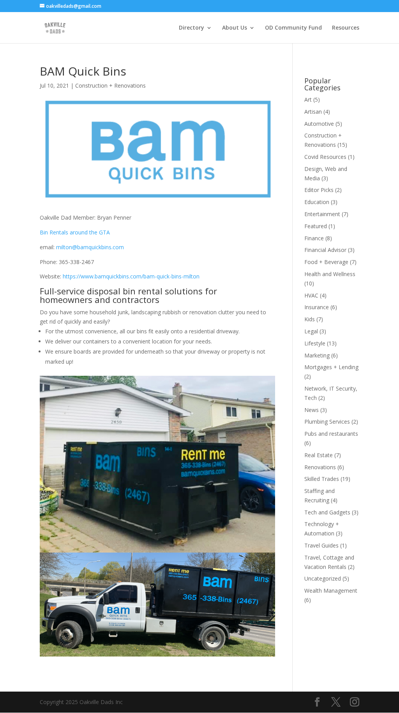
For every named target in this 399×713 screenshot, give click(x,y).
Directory (191, 28)
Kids (309, 319)
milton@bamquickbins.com (90, 247)
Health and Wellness (329, 274)
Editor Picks (319, 190)
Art (308, 99)
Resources (345, 28)
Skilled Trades (321, 478)
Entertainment (322, 214)
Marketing (317, 355)
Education (316, 202)
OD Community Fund (293, 28)
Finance (314, 238)
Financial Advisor (325, 250)
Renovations (320, 467)
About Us (234, 28)
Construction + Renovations (110, 85)
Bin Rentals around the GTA (75, 232)
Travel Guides (321, 545)
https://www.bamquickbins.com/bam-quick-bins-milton (131, 276)
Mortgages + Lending (331, 367)
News (311, 410)
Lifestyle (314, 343)
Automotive (319, 123)
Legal (311, 331)
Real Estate (318, 455)
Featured (315, 226)
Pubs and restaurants (331, 433)
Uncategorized (322, 578)
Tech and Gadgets (327, 512)
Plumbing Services (327, 421)
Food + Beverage (326, 262)
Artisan (313, 111)
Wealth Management (330, 590)
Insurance (316, 307)
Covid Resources (325, 156)
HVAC (311, 295)
